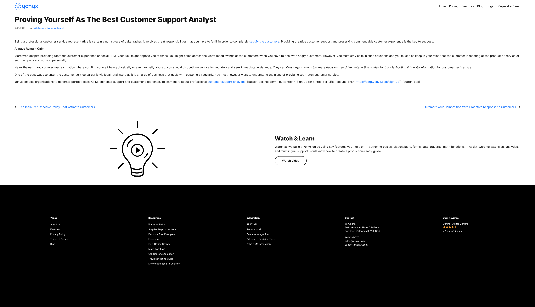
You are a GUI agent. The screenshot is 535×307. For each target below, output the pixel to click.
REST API (252, 224)
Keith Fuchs (38, 28)
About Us (55, 224)
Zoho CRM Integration (259, 244)
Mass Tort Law (156, 249)
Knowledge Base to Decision (164, 263)
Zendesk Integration (258, 234)
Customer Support (55, 28)
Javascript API (254, 229)
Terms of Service (59, 239)
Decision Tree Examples (161, 234)
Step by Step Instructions (162, 229)
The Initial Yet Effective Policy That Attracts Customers (57, 107)
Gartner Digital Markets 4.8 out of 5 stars (455, 227)
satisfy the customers (264, 41)
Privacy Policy (57, 234)
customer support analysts (226, 81)
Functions (153, 239)
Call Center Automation (161, 254)
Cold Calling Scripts (159, 244)
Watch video (290, 160)
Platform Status (157, 224)
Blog (52, 244)
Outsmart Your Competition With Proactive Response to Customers (470, 107)
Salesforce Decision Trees (261, 239)
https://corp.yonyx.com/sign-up (377, 81)
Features (55, 229)
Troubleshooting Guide (160, 258)
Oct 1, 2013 (19, 28)
